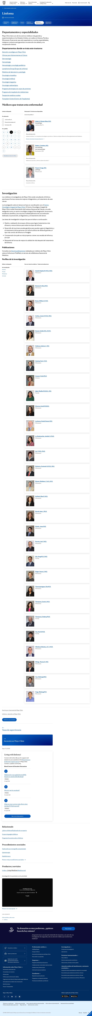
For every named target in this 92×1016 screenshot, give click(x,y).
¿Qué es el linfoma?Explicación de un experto (14, 830)
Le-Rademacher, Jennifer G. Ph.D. (44, 436)
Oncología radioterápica (10, 85)
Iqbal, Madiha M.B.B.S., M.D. (43, 391)
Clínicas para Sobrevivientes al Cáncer (14, 55)
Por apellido (5, 128)
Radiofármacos (6, 856)
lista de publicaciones (18, 251)
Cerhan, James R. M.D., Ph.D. (43, 316)
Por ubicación (5, 116)
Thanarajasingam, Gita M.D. (43, 586)
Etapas (22, 22)
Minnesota (4, 273)
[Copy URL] (36, 893)
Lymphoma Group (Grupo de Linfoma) (14, 69)
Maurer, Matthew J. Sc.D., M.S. (44, 481)
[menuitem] (6, 23)
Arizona (4, 269)
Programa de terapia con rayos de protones (16, 89)
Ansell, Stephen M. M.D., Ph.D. (43, 271)
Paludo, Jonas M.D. (40, 526)
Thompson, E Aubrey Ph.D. (42, 616)
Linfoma (8, 13)
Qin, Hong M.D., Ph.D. (41, 556)
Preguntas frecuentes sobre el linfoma (12, 838)
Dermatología (6, 59)
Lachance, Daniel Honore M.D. (43, 421)
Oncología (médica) (8, 79)
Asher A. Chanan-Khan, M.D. (43, 121)
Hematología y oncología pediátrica (13, 65)
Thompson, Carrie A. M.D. (42, 601)
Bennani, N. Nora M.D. (41, 286)
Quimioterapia (6, 852)
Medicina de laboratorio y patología (13, 72)
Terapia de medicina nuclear (11, 95)
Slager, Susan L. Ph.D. (41, 571)
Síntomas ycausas (6, 22)
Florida (3, 271)
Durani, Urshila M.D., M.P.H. (43, 331)
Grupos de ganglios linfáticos (10, 834)
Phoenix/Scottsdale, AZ (10, 122)
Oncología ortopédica (9, 75)
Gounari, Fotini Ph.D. (41, 376)
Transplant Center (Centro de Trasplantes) (16, 99)
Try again (27, 895)
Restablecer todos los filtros (10, 155)
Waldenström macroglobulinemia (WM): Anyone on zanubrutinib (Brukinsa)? (15, 775)
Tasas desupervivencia (30, 22)
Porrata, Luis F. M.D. (41, 541)
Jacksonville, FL (8, 119)
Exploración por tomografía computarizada (14, 849)
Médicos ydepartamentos (39, 22)
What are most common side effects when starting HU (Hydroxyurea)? (16, 805)
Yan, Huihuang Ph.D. (41, 677)
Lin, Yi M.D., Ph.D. (40, 451)
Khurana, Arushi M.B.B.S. (42, 406)
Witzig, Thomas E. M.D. (41, 662)
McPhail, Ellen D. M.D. (41, 496)
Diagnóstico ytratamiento (15, 22)
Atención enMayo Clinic (48, 22)
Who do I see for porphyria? (12, 790)
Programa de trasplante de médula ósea (15, 92)
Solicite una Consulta (9, 17)
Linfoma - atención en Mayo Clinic (11, 714)
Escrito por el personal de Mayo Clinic (12, 710)
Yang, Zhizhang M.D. (41, 692)
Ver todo (4, 276)
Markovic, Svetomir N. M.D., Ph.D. (45, 466)
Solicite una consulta (9, 719)
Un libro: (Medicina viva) (14, 870)
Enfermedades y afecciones (10, 8)
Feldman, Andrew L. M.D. (42, 346)
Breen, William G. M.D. (41, 301)
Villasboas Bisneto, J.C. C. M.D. (44, 647)
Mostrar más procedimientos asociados (13, 860)
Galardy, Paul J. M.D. (41, 361)
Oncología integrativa (9, 82)
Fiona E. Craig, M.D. (40, 168)
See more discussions (17, 816)
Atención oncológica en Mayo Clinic (14, 52)
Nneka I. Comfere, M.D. (41, 145)
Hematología (6, 62)
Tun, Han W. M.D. (40, 632)
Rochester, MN (8, 125)
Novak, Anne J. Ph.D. (41, 511)
